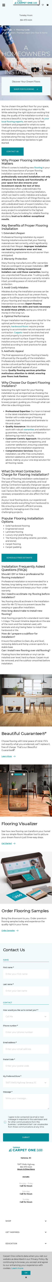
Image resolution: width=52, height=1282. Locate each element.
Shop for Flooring (24, 89)
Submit (26, 1137)
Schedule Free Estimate (19, 558)
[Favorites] (42, 5)
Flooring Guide (23, 30)
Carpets (18, 332)
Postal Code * (9, 1059)
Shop (8, 1221)
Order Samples (8, 930)
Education (11, 1243)
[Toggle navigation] (3, 5)
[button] (38, 5)
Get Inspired (12, 1232)
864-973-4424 (26, 20)
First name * (8, 967)
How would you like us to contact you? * (20, 1010)
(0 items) (47, 5)
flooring (38, 167)
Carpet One (7, 30)
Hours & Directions (26, 1169)
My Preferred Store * (12, 1076)
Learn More (7, 756)
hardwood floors (19, 326)
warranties (28, 429)
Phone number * (10, 1026)
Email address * (10, 1042)
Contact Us (13, 151)
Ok (26, 1273)
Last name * (8, 984)
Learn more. (17, 1268)
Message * (7, 1092)
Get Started (7, 843)
